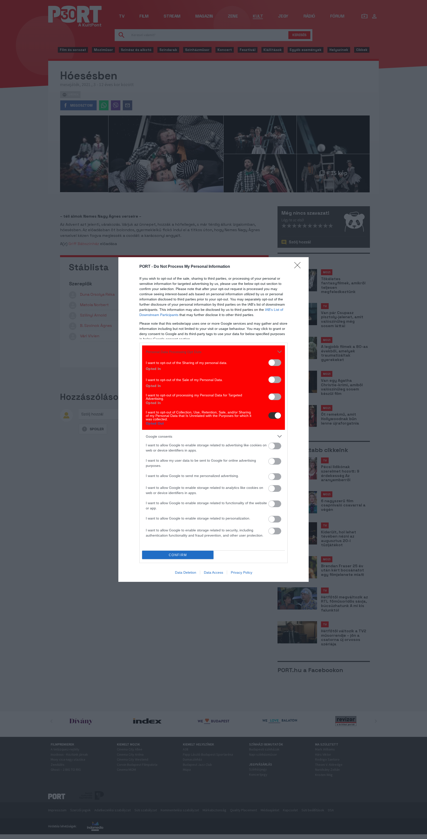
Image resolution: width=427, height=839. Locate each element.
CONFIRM (178, 555)
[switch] (274, 362)
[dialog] (213, 419)
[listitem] (213, 351)
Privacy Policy (241, 572)
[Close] (299, 267)
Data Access (213, 572)
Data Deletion (185, 572)
